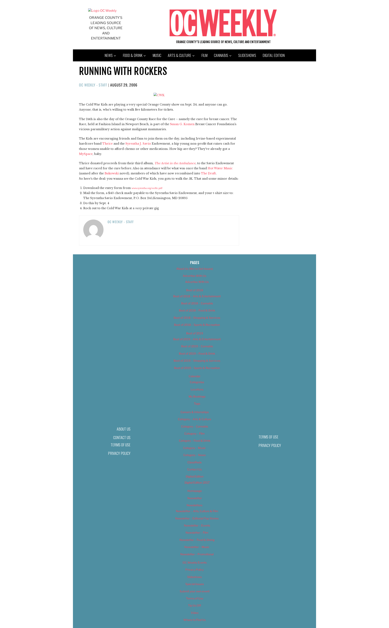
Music (157, 55)
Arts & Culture (179, 55)
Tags (197, 403)
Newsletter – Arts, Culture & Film (197, 511)
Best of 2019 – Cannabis (197, 346)
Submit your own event (194, 591)
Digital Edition (274, 55)
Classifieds (194, 462)
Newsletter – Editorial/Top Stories (197, 518)
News (109, 55)
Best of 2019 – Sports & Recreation (197, 368)
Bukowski (112, 173)
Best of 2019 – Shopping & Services (197, 360)
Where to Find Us (194, 620)
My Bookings (197, 396)
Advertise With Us (194, 275)
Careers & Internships (195, 412)
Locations (197, 389)
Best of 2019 (194, 333)
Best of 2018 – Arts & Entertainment (197, 296)
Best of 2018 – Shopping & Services (197, 317)
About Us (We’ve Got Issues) (194, 268)
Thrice (107, 143)
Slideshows (247, 55)
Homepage (194, 491)
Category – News (194, 455)
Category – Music (194, 448)
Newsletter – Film (197, 532)
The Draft (208, 173)
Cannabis (221, 55)
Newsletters (194, 505)
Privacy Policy (119, 453)
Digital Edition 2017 (197, 482)
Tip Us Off (194, 605)
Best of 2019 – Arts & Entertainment (197, 339)
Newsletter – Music (196, 547)
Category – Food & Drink (194, 440)
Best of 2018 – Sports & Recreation (197, 324)
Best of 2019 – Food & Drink (197, 353)
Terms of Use (120, 444)
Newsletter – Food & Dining (197, 540)
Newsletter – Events (197, 525)
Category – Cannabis (194, 426)
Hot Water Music (220, 168)
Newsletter (194, 498)
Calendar (194, 376)
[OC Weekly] (102, 11)
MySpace (86, 154)
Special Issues (194, 584)
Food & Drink (132, 55)
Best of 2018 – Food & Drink (197, 310)
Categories (197, 382)
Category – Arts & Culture (194, 419)
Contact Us (121, 437)
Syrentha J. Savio (138, 143)
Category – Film (194, 433)
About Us (123, 429)
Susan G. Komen (182, 124)
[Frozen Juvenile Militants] (159, 95)
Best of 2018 (194, 290)
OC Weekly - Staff (93, 84)
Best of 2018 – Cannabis (197, 303)
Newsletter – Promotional (197, 554)
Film (204, 55)
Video (194, 612)
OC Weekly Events (195, 562)
